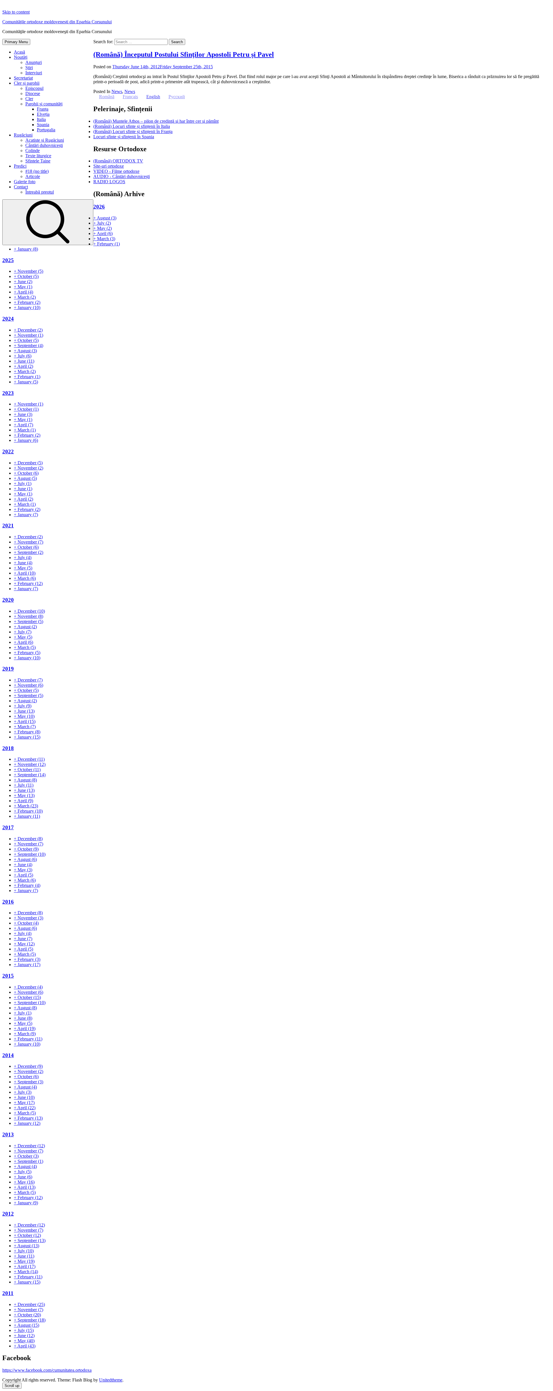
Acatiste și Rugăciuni (44, 140)
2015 (8, 976)
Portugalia (46, 129)
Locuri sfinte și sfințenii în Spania (123, 136)
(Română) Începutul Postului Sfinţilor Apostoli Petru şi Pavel (183, 54)
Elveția (43, 114)
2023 (8, 393)
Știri (29, 67)
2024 (8, 319)
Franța (42, 109)
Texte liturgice (38, 155)
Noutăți (20, 57)
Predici (20, 166)
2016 (8, 902)
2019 (8, 669)
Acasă (19, 52)
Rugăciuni (23, 135)
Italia (41, 119)
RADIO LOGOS (109, 181)
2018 (8, 748)
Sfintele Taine (37, 160)
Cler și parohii (26, 83)
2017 (8, 827)
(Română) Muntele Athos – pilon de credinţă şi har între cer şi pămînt (156, 121)
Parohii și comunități (44, 103)
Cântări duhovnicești (44, 145)
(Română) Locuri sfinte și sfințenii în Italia (131, 126)
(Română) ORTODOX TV (118, 160)
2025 (8, 260)
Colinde (32, 150)
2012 (8, 1214)
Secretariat (23, 77)
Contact (21, 186)
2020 (8, 600)
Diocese (32, 93)
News (116, 91)
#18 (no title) (37, 171)
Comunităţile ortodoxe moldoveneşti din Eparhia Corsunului (57, 21)
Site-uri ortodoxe (108, 166)
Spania (43, 124)
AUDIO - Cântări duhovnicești (121, 176)
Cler (29, 98)
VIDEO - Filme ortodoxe (116, 171)
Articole (32, 176)
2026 (99, 207)
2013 (8, 1134)
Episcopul (34, 88)
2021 (8, 526)
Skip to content (16, 12)
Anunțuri (33, 62)
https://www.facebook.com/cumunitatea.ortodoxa (47, 1370)
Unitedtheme (110, 1379)
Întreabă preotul (39, 192)
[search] (47, 222)
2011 (8, 1293)
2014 (8, 1055)
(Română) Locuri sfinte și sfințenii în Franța (133, 131)
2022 (8, 451)
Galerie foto (24, 181)
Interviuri (33, 72)
